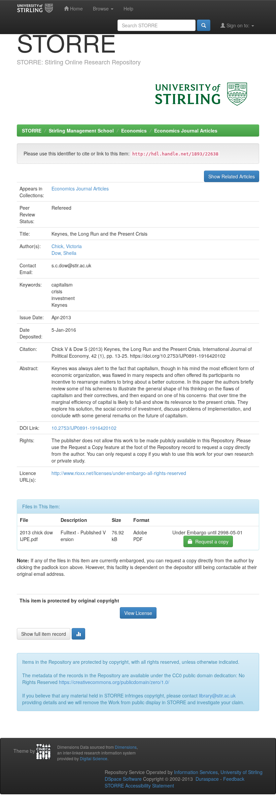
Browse (101, 8)
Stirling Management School (81, 130)
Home (76, 8)
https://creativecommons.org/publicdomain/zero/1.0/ (114, 682)
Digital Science (93, 758)
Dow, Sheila (63, 252)
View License (138, 613)
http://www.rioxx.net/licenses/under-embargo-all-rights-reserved (118, 473)
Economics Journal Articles (185, 130)
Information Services (196, 772)
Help (128, 8)
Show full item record (43, 633)
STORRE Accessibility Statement (139, 785)
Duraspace (207, 778)
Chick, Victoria (66, 246)
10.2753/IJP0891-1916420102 (83, 427)
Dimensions (126, 747)
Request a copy (211, 541)
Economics (134, 130)
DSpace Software (123, 778)
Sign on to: (238, 25)
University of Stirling (241, 772)
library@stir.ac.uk (217, 695)
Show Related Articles (231, 176)
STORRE (31, 130)
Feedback (233, 778)
